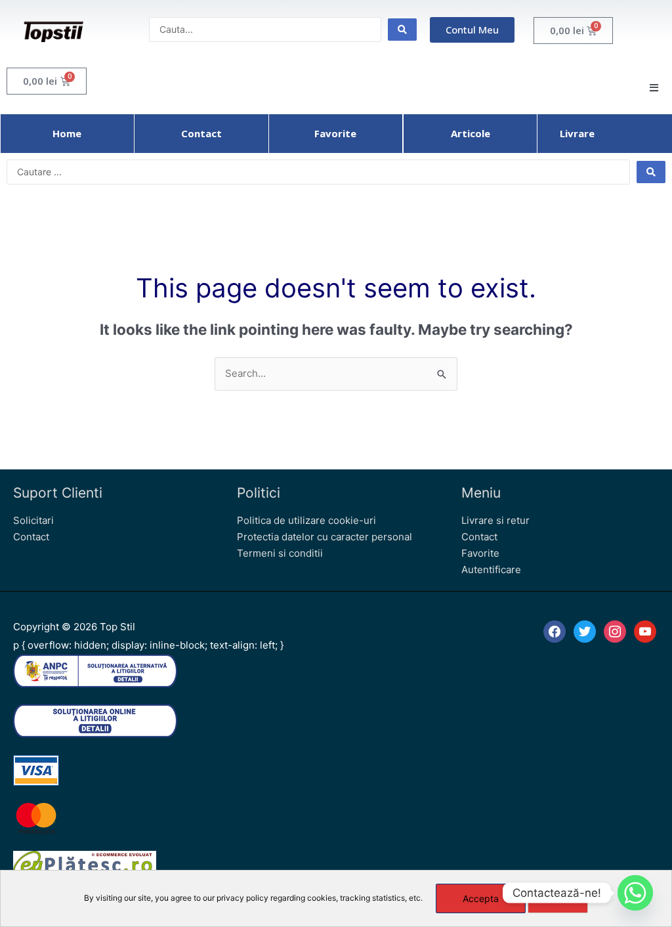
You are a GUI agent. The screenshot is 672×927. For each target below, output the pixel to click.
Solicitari (33, 520)
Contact (31, 536)
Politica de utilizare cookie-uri (306, 520)
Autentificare (491, 569)
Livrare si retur (495, 520)
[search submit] (402, 29)
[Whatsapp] (635, 893)
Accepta (481, 898)
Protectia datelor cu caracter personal (324, 536)
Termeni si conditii (280, 553)
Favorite (480, 553)
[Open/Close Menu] (653, 87)
